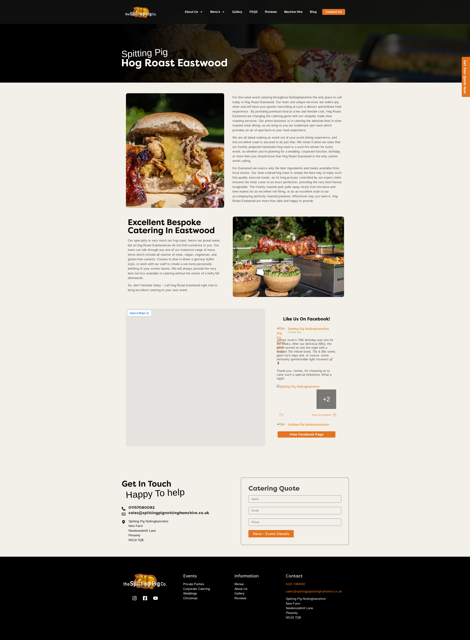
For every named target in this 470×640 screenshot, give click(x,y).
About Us (191, 11)
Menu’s (215, 11)
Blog (313, 11)
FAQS (254, 11)
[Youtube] (155, 598)
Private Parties (193, 584)
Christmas (190, 598)
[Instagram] (134, 598)
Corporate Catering (196, 589)
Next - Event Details (271, 533)
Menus (239, 584)
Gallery (237, 11)
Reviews (271, 11)
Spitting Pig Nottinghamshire (308, 328)
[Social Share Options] (334, 415)
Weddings (190, 593)
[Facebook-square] (145, 598)
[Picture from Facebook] (287, 399)
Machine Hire (293, 11)
